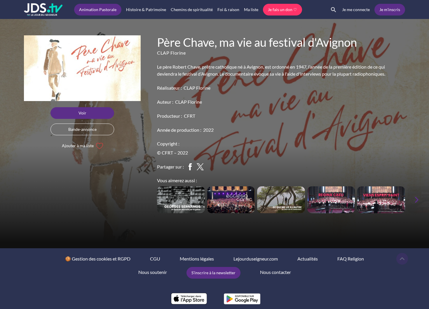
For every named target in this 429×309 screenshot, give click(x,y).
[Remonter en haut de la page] (402, 259)
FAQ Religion (350, 258)
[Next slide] (417, 200)
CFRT (189, 116)
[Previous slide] (149, 200)
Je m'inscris (389, 9)
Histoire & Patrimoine (146, 9)
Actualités (307, 258)
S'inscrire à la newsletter (213, 272)
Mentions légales (197, 258)
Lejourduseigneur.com (255, 258)
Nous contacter (275, 272)
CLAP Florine (171, 52)
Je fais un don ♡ (282, 9)
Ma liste (251, 9)
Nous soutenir (152, 272)
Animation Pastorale (97, 9)
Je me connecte (356, 9)
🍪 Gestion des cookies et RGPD (97, 258)
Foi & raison (228, 9)
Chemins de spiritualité (192, 9)
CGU (155, 258)
